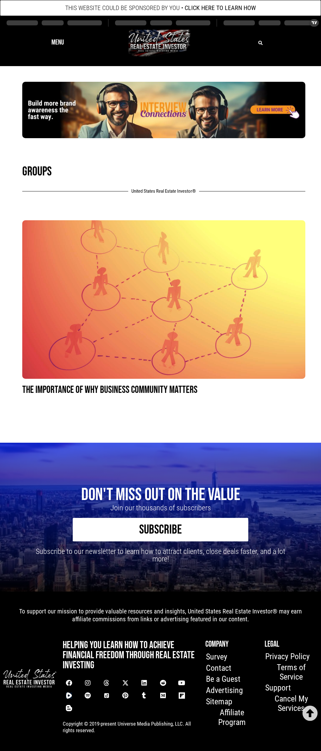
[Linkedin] (144, 683)
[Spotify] (88, 695)
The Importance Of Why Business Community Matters (109, 390)
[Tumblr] (144, 695)
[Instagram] (88, 683)
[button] (57, 43)
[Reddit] (163, 683)
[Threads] (106, 683)
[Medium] (163, 695)
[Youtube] (182, 683)
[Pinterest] (125, 695)
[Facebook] (69, 683)
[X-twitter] (125, 683)
